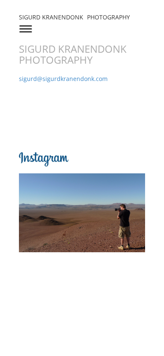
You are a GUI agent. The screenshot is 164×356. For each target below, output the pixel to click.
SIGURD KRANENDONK (74, 17)
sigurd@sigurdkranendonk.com (63, 79)
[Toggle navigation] (25, 28)
